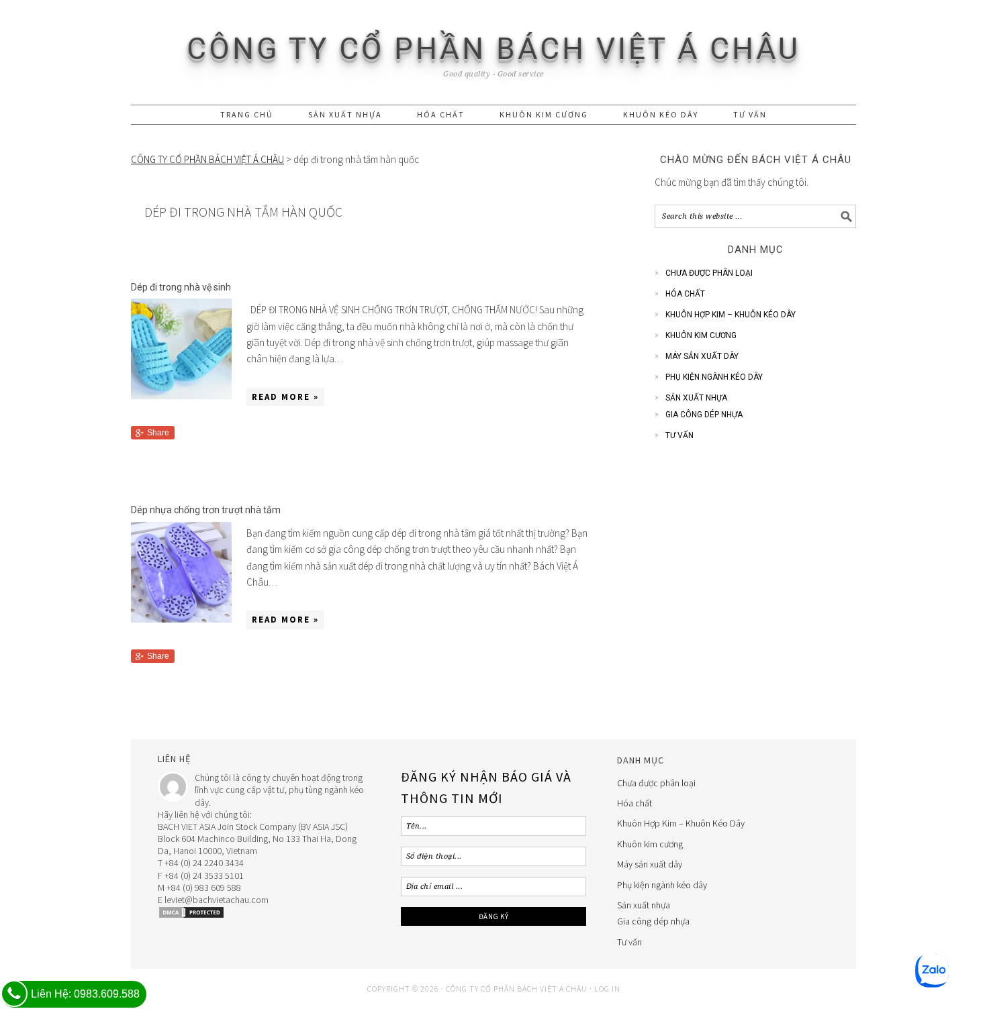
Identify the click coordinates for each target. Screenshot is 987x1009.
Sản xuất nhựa (696, 398)
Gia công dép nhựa (704, 414)
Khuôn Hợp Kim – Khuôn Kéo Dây (730, 314)
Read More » (285, 397)
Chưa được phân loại (709, 273)
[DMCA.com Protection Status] (191, 916)
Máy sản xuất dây (702, 356)
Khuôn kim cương (701, 335)
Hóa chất (685, 294)
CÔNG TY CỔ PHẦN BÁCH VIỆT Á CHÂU (493, 49)
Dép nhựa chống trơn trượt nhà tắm (206, 509)
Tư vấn (679, 435)
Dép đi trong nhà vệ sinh (181, 287)
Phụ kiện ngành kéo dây (714, 377)
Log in (607, 989)
